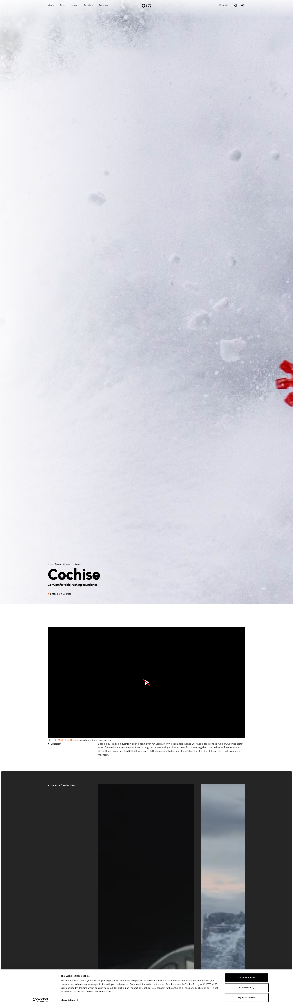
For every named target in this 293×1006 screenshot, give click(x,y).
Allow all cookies (247, 977)
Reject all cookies (246, 997)
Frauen (58, 564)
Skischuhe (67, 564)
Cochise (77, 564)
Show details (68, 1000)
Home (50, 564)
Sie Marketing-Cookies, (67, 740)
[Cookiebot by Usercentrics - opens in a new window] (40, 1000)
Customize (245, 987)
